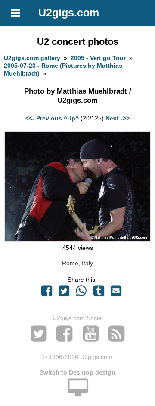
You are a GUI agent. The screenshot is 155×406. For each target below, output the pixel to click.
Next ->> (117, 118)
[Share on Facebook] (46, 293)
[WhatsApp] (81, 293)
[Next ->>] (77, 239)
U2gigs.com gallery (32, 57)
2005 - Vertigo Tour (98, 57)
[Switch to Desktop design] (77, 392)
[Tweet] (64, 293)
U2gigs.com (68, 12)
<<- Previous (43, 118)
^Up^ (71, 118)
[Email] (115, 293)
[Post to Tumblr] (98, 293)
